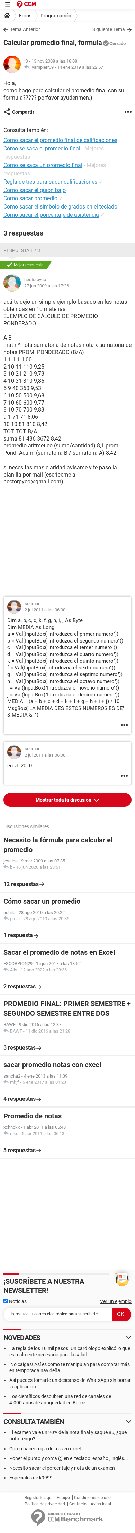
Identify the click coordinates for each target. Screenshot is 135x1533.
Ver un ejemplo (116, 1301)
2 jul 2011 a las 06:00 (45, 609)
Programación (55, 15)
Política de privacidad (45, 1504)
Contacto (78, 1504)
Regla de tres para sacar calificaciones (50, 181)
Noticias (17, 1301)
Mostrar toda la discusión (64, 800)
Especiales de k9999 (31, 1477)
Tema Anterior (25, 29)
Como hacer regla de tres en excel (45, 1448)
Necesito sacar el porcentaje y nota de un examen (62, 1468)
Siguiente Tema (108, 29)
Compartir (23, 112)
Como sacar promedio (30, 198)
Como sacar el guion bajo (34, 190)
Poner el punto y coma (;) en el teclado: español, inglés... (68, 1458)
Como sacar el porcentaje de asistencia (51, 215)
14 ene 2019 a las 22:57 (80, 67)
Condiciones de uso (92, 1497)
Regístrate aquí (39, 1497)
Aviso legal (101, 1504)
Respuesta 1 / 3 (21, 250)
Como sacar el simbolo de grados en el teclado (60, 206)
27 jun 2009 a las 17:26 (46, 285)
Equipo (63, 1497)
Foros (25, 15)
